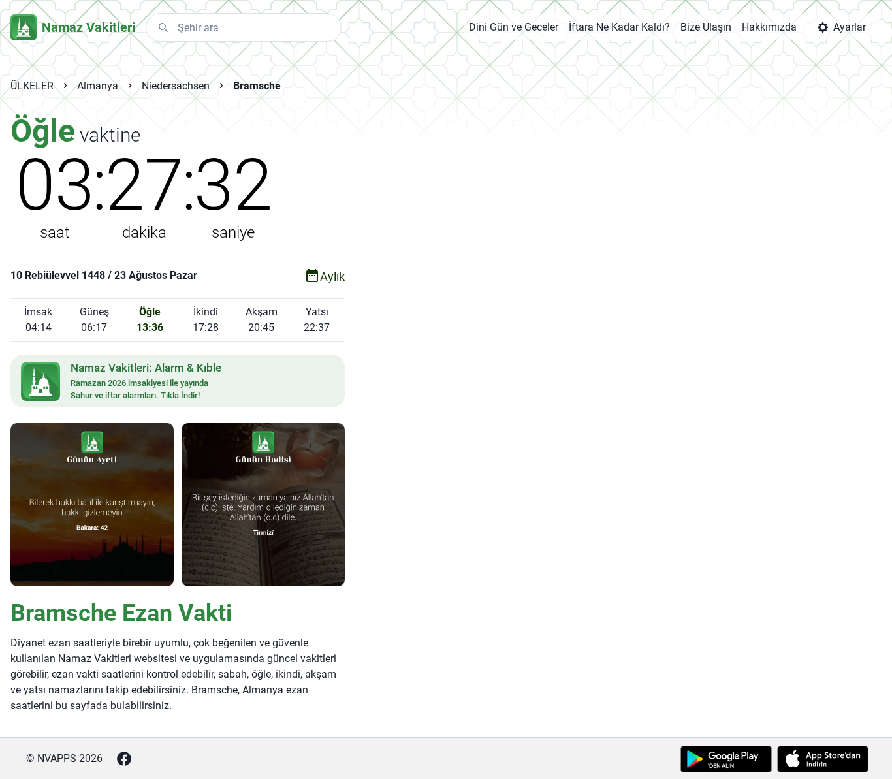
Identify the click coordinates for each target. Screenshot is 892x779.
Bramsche (257, 86)
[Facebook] (124, 758)
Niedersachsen (176, 86)
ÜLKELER (32, 86)
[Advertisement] (562, 321)
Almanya (97, 86)
